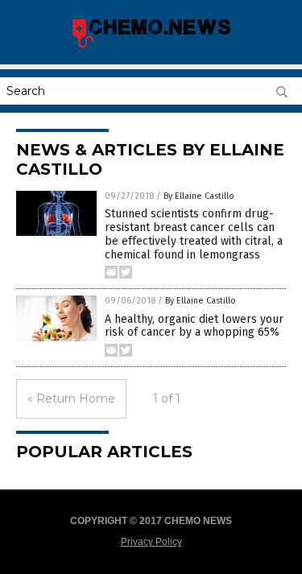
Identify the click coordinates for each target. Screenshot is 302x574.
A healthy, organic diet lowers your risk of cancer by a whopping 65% (194, 326)
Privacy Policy (151, 541)
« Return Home (71, 398)
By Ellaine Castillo (198, 196)
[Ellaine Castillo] (151, 46)
